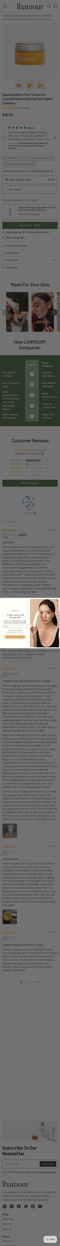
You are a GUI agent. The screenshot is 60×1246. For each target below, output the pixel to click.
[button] (15, 637)
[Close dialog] (57, 600)
